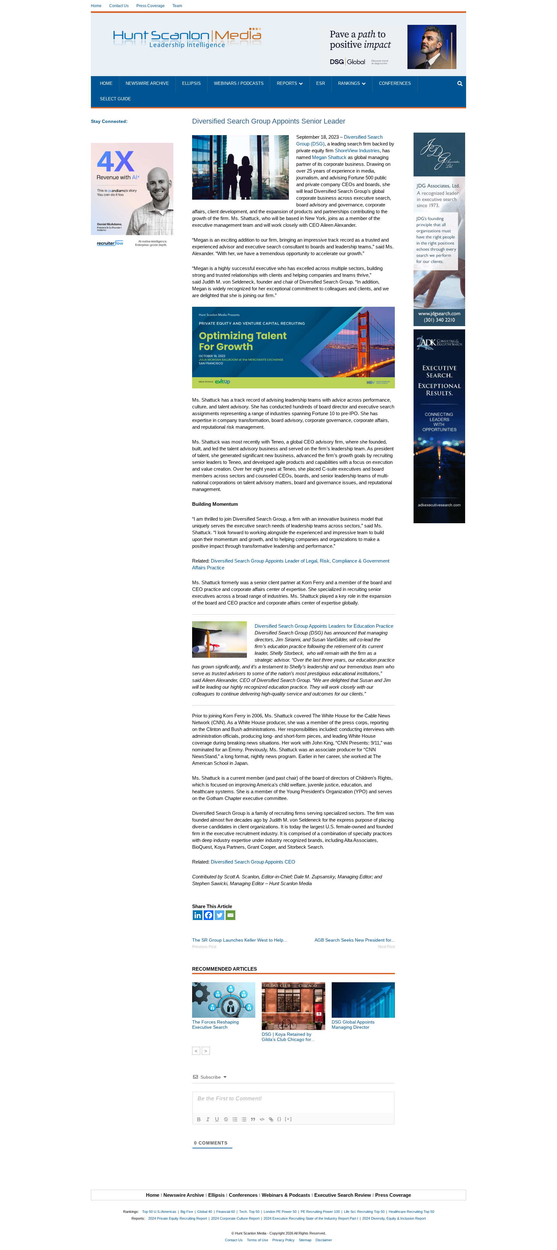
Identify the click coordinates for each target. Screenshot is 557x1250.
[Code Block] (262, 1119)
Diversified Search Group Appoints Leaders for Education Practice (324, 626)
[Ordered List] (234, 1119)
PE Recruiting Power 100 (320, 1212)
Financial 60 (225, 1212)
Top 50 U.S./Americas (159, 1212)
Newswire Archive (147, 83)
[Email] (230, 915)
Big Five (187, 1212)
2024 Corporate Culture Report (235, 1218)
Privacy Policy (283, 1240)
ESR (320, 83)
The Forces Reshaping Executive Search (215, 1024)
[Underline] (216, 1119)
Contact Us (119, 6)
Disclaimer (324, 1240)
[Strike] (225, 1119)
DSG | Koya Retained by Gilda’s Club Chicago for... (288, 1037)
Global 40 (204, 1212)
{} (279, 1118)
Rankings (349, 83)
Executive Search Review (342, 1195)
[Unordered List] (244, 1119)
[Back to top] (548, 1241)
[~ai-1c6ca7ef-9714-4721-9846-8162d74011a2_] (388, 28)
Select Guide (115, 99)
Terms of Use (257, 1240)
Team (177, 6)
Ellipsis (191, 83)
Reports (287, 83)
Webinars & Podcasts (286, 1195)
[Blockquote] (253, 1119)
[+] (288, 1118)
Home (96, 6)
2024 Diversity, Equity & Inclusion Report (394, 1218)
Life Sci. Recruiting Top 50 (364, 1212)
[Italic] (207, 1119)
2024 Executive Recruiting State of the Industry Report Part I (311, 1218)
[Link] (271, 1119)
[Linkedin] (197, 915)
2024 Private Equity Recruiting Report (177, 1218)
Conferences (395, 83)
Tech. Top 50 (249, 1212)
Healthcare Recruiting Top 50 (411, 1212)
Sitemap (305, 1240)
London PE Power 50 (280, 1212)
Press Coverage (150, 6)
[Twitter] (219, 915)
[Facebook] (208, 915)
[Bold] (198, 1119)
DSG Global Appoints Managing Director (353, 1024)
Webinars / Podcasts (239, 83)
